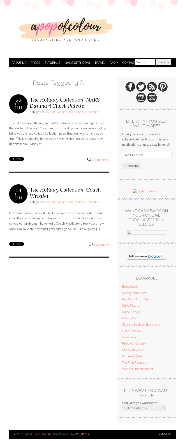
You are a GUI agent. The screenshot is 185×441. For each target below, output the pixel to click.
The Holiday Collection (84, 112)
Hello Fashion (131, 331)
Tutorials (52, 62)
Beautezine (130, 286)
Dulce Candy (131, 312)
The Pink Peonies (134, 362)
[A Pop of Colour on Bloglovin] (146, 258)
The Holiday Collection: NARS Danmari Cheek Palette (65, 102)
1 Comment (101, 245)
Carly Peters (130, 305)
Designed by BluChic (165, 434)
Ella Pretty (129, 318)
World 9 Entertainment (137, 369)
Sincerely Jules (132, 356)
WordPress (82, 434)
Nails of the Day (77, 62)
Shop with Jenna (133, 350)
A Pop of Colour (40, 434)
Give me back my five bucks (141, 324)
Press (35, 62)
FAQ (112, 63)
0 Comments (100, 159)
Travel (100, 62)
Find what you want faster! (140, 403)
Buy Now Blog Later (135, 299)
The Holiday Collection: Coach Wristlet (65, 192)
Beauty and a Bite (134, 293)
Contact (129, 62)
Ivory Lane (129, 337)
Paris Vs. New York (135, 343)
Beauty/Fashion (56, 112)
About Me (19, 62)
